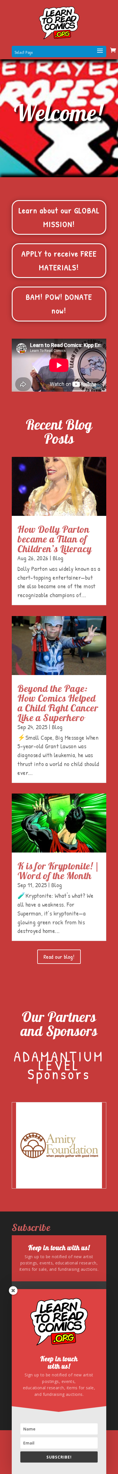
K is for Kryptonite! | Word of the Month (58, 871)
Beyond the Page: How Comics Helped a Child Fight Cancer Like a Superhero (57, 703)
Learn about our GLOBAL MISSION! (59, 217)
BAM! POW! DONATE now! (59, 303)
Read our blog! (59, 956)
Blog (58, 558)
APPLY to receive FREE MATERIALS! (59, 260)
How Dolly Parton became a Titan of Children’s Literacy (54, 539)
